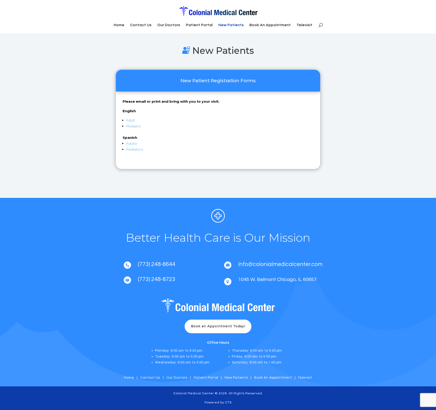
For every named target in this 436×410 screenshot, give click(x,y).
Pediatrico (134, 149)
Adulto (131, 143)
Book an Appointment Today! (218, 326)
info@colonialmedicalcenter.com (280, 264)
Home (119, 25)
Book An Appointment (270, 25)
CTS (228, 402)
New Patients (231, 25)
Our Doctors (168, 25)
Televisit (304, 25)
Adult (130, 120)
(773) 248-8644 (156, 264)
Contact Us (141, 25)
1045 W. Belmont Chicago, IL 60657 (277, 279)
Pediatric (133, 126)
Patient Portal (199, 25)
